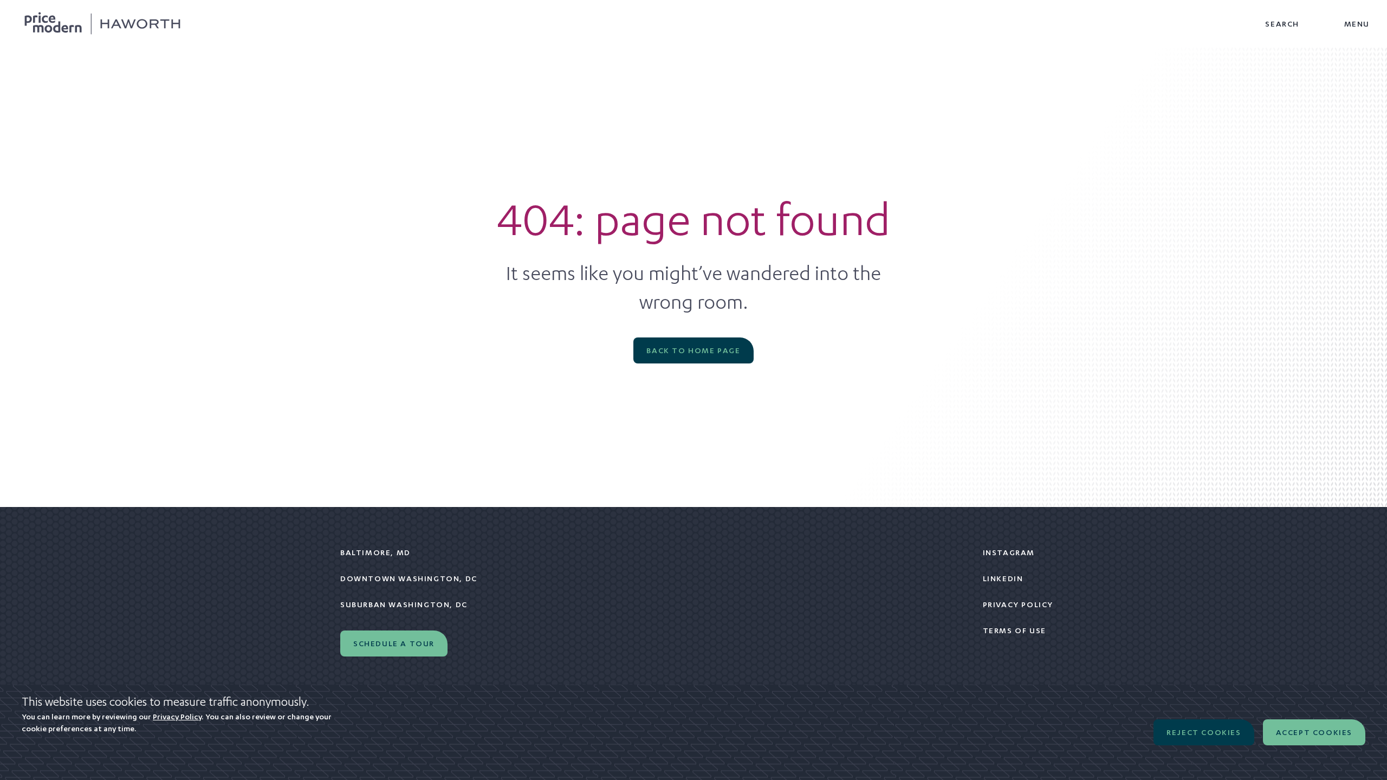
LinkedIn (1003, 578)
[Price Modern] (102, 23)
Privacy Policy (1018, 604)
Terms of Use (1014, 630)
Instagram (1009, 552)
